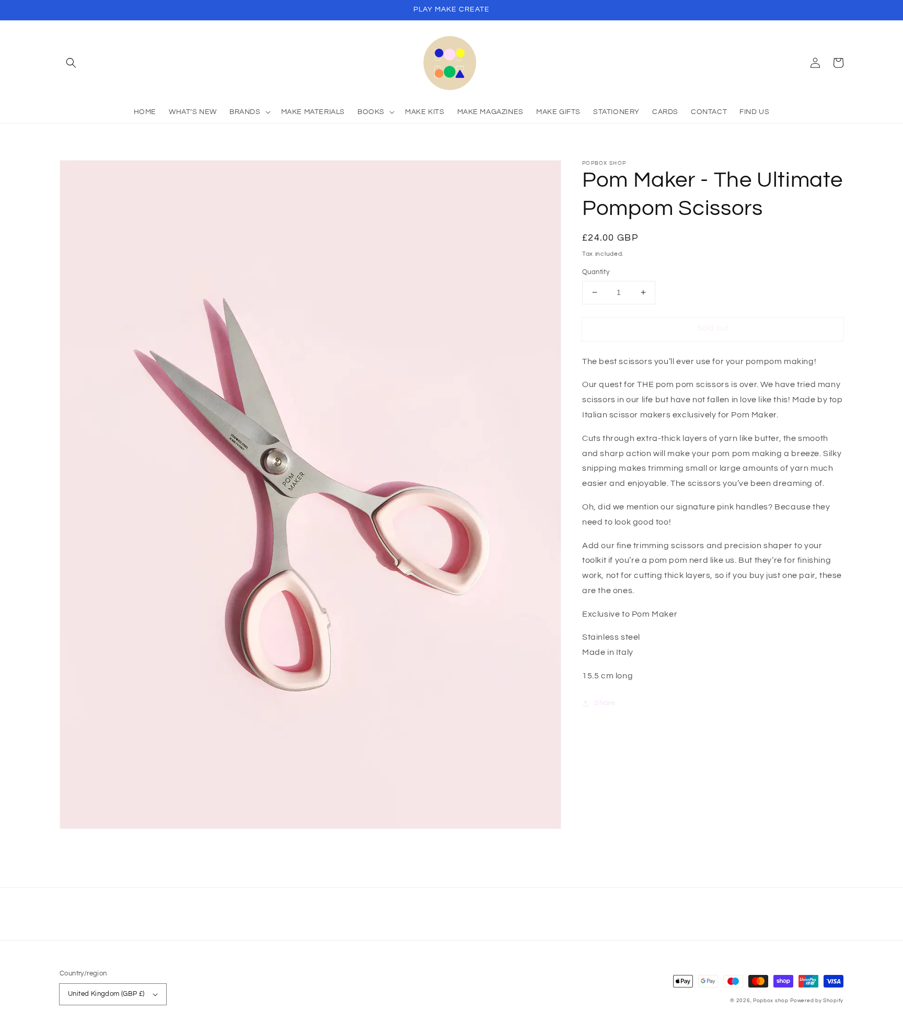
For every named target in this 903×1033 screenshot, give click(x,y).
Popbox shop (771, 1000)
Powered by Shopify (816, 1000)
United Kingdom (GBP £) (106, 993)
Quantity (595, 272)
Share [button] (605, 703)
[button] (71, 62)
